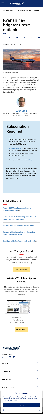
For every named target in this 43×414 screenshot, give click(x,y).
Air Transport (16, 10)
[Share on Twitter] (24, 38)
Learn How (20, 329)
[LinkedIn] (14, 357)
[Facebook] (6, 357)
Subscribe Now (20, 270)
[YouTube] (10, 357)
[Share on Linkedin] (17, 38)
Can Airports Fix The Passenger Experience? (19, 241)
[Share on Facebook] (31, 38)
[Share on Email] (9, 38)
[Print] (39, 38)
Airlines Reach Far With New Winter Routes (18, 226)
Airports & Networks (31, 10)
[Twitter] (2, 357)
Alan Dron (6, 44)
